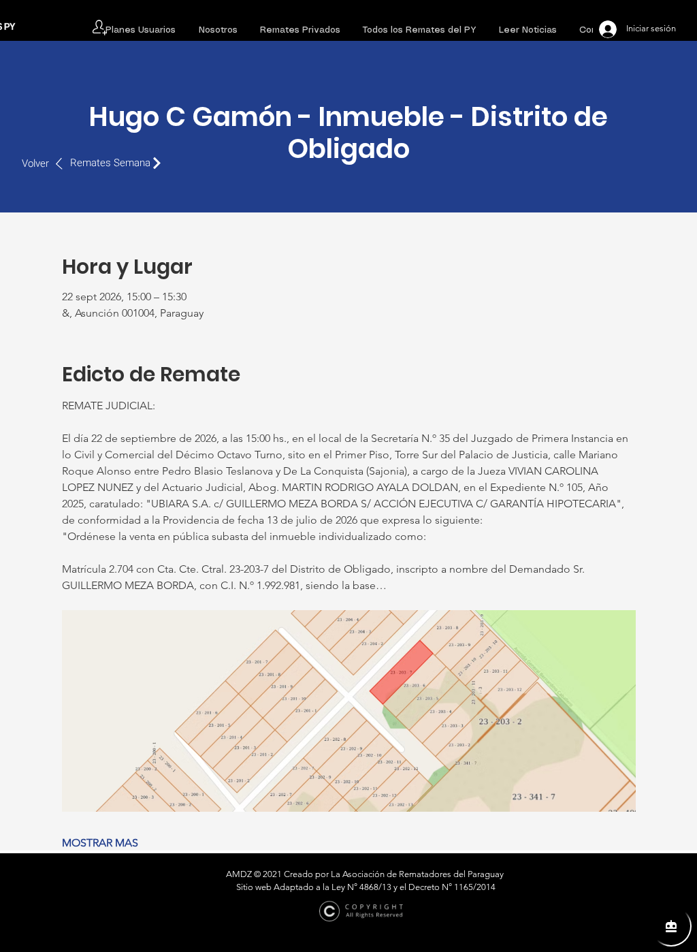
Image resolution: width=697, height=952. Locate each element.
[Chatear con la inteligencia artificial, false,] (671, 926)
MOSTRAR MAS (100, 842)
